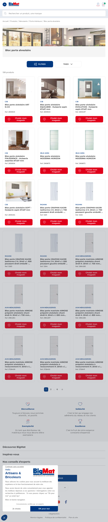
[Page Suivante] (62, 389)
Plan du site (73, 517)
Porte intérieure (35, 21)
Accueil (5, 21)
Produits (13, 21)
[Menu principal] (5, 4)
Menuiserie (23, 21)
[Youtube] (58, 503)
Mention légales (36, 517)
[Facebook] (66, 503)
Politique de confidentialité (55, 517)
